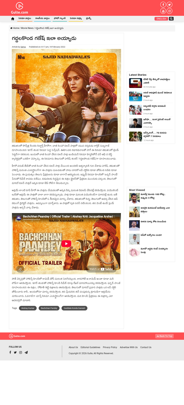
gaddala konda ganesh (74, 308)
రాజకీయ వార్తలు (42, 19)
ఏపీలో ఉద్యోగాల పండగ (151, 235)
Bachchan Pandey (49, 308)
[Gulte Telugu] (19, 7)
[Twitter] (169, 4)
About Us (73, 347)
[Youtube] (163, 11)
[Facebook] (163, 4)
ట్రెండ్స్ (88, 19)
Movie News (27, 28)
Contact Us (145, 347)
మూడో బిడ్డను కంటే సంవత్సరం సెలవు (154, 251)
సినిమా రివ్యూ (76, 19)
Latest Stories (137, 74)
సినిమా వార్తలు (25, 19)
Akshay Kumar (27, 308)
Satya (23, 47)
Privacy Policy (110, 347)
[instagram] (169, 11)
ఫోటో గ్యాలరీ (60, 19)
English (161, 18)
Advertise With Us (129, 347)
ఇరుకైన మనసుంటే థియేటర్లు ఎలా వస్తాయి (155, 210)
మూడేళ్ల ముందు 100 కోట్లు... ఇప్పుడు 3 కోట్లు (153, 197)
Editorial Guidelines (90, 347)
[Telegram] (26, 352)
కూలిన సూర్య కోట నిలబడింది (153, 222)
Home (12, 19)
